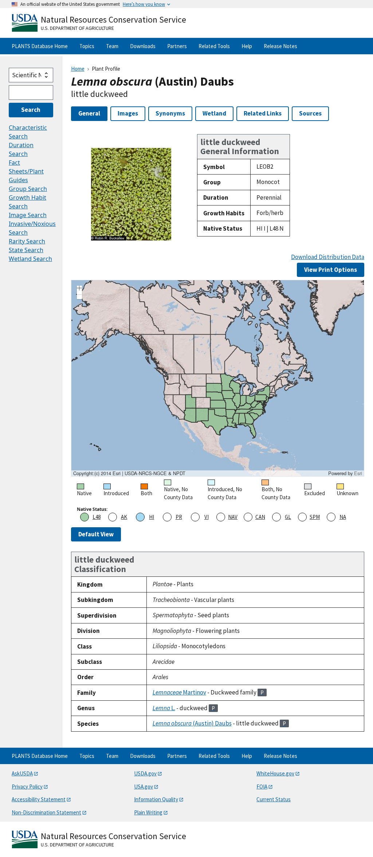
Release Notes (280, 46)
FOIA (261, 786)
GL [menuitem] (288, 516)
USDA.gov (145, 773)
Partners (177, 46)
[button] (79, 289)
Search (30, 110)
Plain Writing (148, 812)
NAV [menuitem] (232, 516)
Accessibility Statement (39, 799)
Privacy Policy (27, 786)
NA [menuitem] (342, 516)
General (89, 113)
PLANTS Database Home (40, 46)
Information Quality (156, 799)
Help (247, 46)
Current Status (273, 799)
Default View (96, 534)
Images (128, 113)
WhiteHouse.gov (275, 773)
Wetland (214, 113)
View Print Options (330, 270)
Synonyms (170, 113)
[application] (217, 378)
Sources (310, 113)
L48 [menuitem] (97, 516)
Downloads (143, 46)
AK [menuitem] (124, 516)
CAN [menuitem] (260, 516)
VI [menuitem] (206, 516)
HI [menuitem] (151, 516)
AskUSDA (22, 773)
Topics (86, 46)
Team (112, 46)
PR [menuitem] (179, 516)
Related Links (263, 113)
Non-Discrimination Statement (46, 812)
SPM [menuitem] (315, 516)
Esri (358, 473)
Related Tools (214, 46)
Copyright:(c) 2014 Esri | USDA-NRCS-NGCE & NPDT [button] (129, 473)
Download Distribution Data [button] (327, 257)
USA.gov (143, 786)
